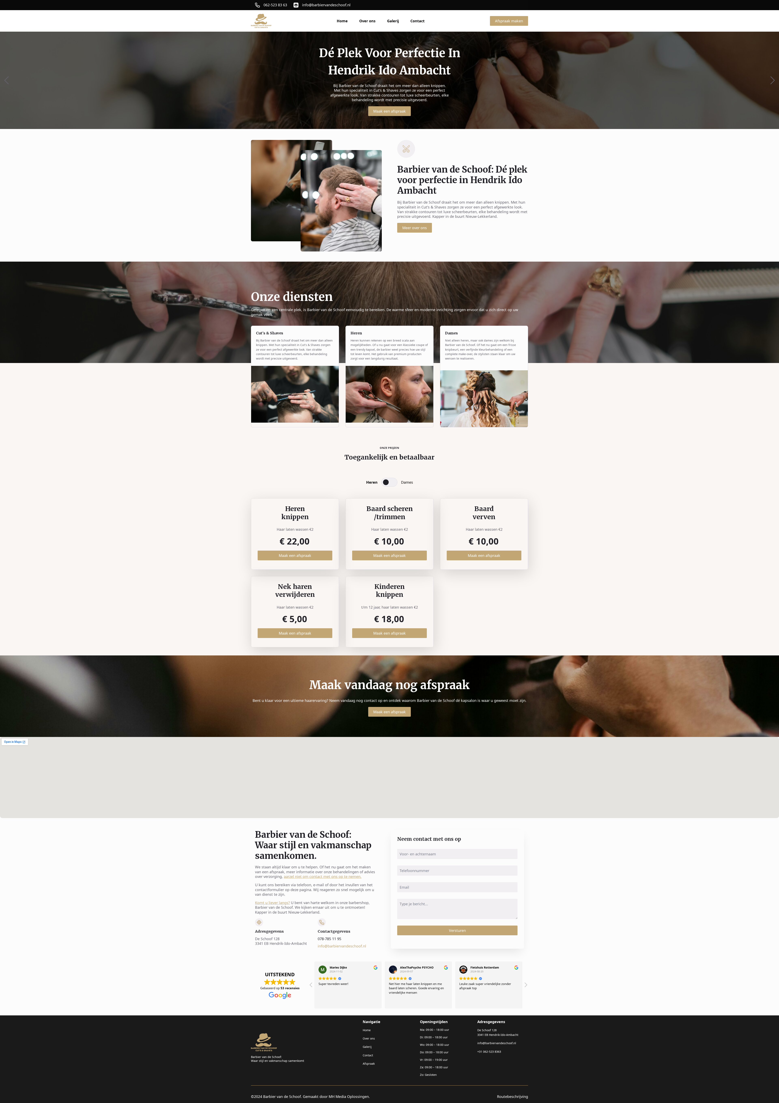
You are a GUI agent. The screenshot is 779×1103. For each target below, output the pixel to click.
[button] (6, 80)
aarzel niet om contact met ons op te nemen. (323, 876)
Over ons (367, 21)
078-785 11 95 (329, 939)
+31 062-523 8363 (489, 1052)
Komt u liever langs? (272, 902)
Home (342, 21)
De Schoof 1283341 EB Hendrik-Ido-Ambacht (497, 1032)
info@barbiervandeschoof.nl (342, 946)
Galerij (393, 21)
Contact (417, 21)
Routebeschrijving (512, 1096)
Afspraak (369, 1063)
